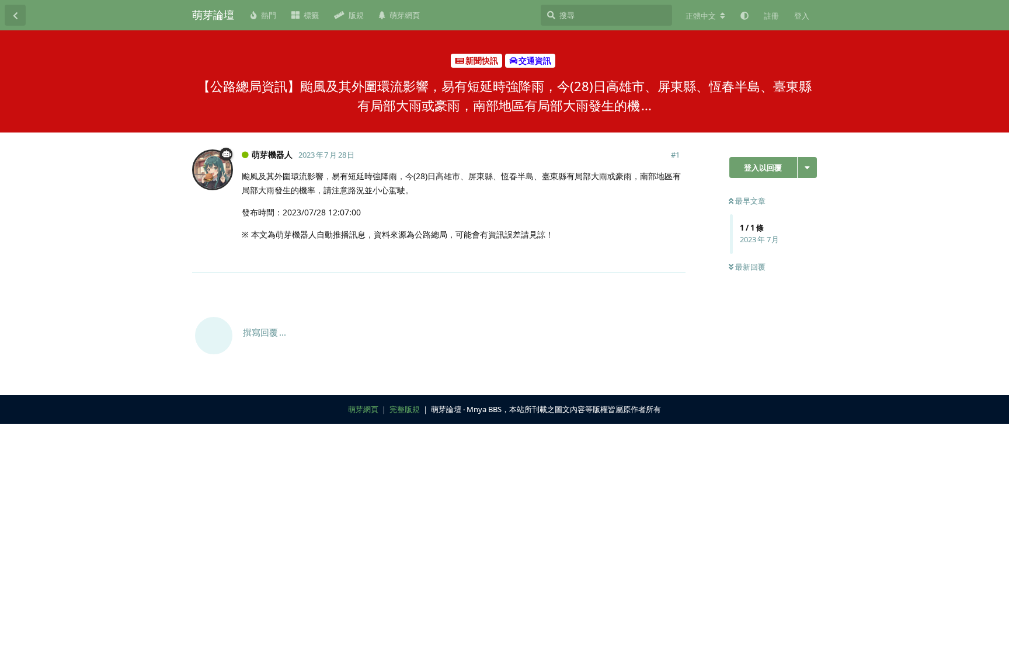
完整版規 (404, 409)
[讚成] (625, 257)
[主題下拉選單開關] (807, 167)
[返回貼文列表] (15, 15)
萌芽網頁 (363, 409)
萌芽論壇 (213, 15)
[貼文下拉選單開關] (675, 256)
